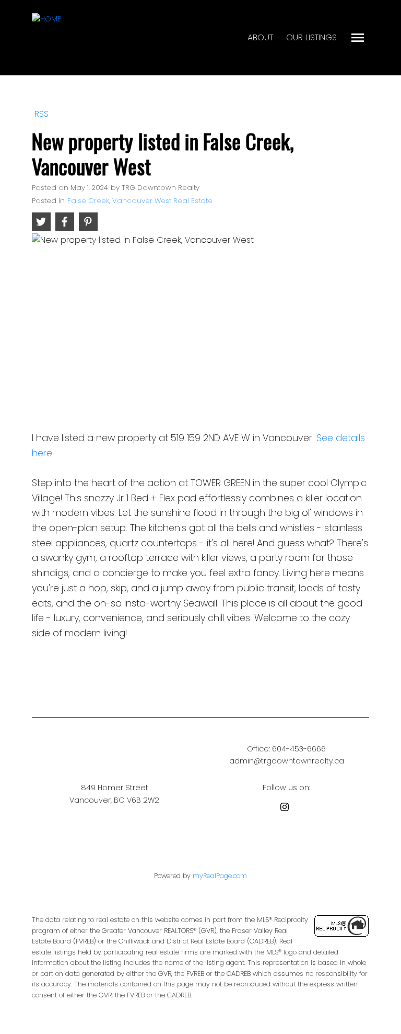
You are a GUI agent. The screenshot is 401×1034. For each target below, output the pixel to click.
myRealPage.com (220, 875)
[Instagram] (286, 809)
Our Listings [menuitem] (311, 37)
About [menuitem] (260, 37)
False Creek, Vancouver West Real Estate (140, 201)
